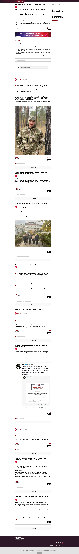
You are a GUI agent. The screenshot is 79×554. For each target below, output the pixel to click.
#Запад (43, 0)
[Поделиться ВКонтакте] (48, 29)
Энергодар (27, 256)
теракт (18, 194)
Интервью (16, 544)
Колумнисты (39, 544)
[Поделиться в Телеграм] (50, 29)
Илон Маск (21, 418)
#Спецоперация (32, 0)
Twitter (18, 418)
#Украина (38, 0)
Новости (38, 542)
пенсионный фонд (20, 487)
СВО (17, 256)
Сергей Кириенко (22, 256)
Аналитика (27, 544)
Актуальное (28, 542)
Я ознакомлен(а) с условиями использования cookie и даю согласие (40, 551)
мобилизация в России (20, 163)
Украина (21, 194)
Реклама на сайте (55, 20)
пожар (18, 449)
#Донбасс (48, 0)
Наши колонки (17, 542)
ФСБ (24, 194)
